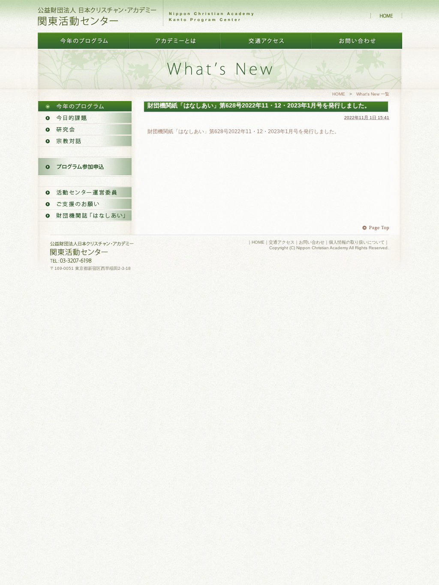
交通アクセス (282, 242)
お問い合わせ (312, 242)
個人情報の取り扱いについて (357, 242)
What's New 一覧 (372, 94)
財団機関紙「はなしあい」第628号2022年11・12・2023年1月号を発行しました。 (243, 131)
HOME (338, 94)
